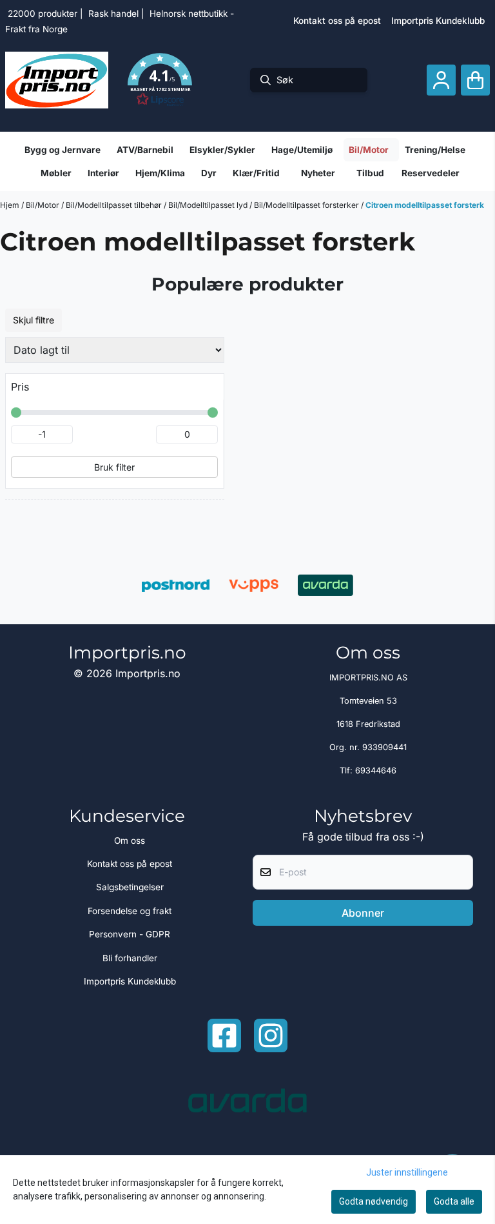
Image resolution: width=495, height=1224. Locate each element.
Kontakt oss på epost (337, 20)
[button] (160, 80)
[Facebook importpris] (224, 1035)
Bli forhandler (129, 958)
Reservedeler (431, 173)
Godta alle (454, 1201)
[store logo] (56, 80)
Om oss (129, 840)
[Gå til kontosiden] (441, 80)
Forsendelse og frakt (129, 911)
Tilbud (370, 173)
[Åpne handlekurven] (475, 80)
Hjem (10, 205)
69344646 (375, 770)
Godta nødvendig (373, 1201)
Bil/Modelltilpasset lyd (208, 205)
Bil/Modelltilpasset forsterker (307, 205)
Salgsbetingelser (130, 887)
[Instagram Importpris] (270, 1035)
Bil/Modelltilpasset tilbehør (115, 205)
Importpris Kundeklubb (438, 20)
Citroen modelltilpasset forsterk (424, 205)
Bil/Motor (43, 205)
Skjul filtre (33, 319)
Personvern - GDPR (129, 934)
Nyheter (318, 173)
